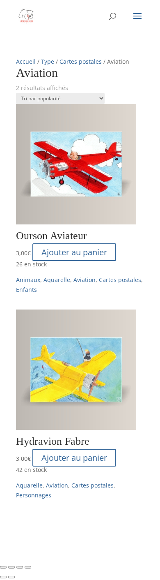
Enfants (26, 289)
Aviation (84, 280)
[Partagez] (19, 567)
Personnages (33, 495)
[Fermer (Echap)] (28, 567)
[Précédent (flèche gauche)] (3, 577)
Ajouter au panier (74, 252)
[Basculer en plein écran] (11, 567)
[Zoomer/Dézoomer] (3, 567)
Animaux (28, 280)
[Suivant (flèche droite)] (11, 577)
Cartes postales (80, 61)
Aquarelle (56, 280)
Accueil (26, 61)
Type (47, 61)
